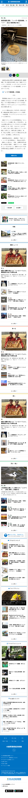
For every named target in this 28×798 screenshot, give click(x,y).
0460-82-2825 (11, 82)
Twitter (14, 750)
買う (17, 5)
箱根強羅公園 (4, 25)
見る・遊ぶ (12, 5)
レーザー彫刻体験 (18, 25)
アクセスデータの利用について (8, 759)
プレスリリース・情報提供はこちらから (10, 757)
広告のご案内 (4, 763)
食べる (7, 5)
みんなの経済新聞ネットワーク (14, 779)
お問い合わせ (4, 761)
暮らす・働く (21, 5)
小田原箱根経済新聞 (14, 2)
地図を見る (14, 155)
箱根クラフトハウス (11, 25)
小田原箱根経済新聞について (7, 755)
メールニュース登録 (6, 765)
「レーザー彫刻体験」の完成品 (12, 92)
